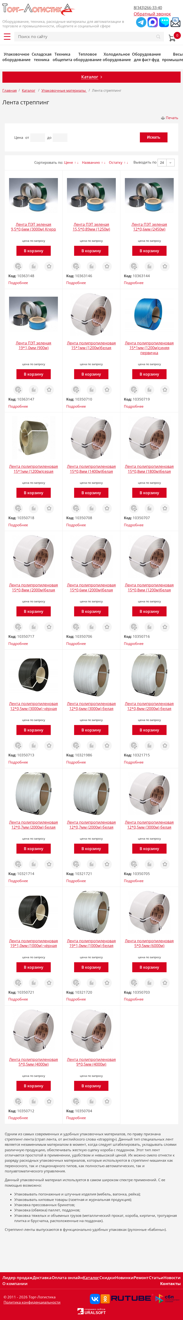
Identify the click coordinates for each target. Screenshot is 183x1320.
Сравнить (33, 264)
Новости (172, 1277)
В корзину (33, 250)
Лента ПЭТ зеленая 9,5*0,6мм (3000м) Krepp (33, 227)
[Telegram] (141, 22)
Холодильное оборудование (117, 57)
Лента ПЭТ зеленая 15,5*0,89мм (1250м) (91, 227)
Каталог (28, 90)
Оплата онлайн (67, 1277)
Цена (18, 137)
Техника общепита (62, 57)
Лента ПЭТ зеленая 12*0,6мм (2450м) (149, 227)
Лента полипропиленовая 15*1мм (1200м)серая (33, 469)
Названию (91, 162)
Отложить (49, 264)
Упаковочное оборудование (16, 57)
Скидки (107, 1277)
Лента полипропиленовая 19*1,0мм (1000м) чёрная (33, 943)
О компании (15, 1283)
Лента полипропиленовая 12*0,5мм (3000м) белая (149, 825)
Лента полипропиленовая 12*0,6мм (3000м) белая (91, 706)
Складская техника (41, 57)
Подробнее (18, 282)
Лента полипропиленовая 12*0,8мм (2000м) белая (149, 706)
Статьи (156, 1277)
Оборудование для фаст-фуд (146, 57)
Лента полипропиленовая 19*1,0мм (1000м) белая (91, 943)
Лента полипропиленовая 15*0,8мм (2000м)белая (33, 587)
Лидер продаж (17, 1277)
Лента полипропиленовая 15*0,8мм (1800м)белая (149, 469)
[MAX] (152, 22)
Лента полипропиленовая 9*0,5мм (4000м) (91, 1062)
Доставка (42, 1277)
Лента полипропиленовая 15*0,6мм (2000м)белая (91, 587)
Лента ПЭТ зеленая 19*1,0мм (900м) (33, 345)
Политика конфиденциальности (32, 1302)
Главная (9, 90)
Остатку (115, 162)
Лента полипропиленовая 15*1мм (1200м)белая (91, 345)
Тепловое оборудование (87, 57)
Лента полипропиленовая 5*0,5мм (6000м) (149, 943)
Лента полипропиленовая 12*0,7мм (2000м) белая (33, 825)
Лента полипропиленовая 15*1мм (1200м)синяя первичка (149, 347)
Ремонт (141, 1277)
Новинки (124, 1277)
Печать (172, 117)
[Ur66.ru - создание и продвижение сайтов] (80, 1311)
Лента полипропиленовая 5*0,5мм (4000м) (33, 1062)
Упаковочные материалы (64, 90)
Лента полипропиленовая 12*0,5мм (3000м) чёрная (33, 706)
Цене (68, 162)
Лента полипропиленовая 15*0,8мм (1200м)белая (149, 587)
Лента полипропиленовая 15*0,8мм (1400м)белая (91, 469)
